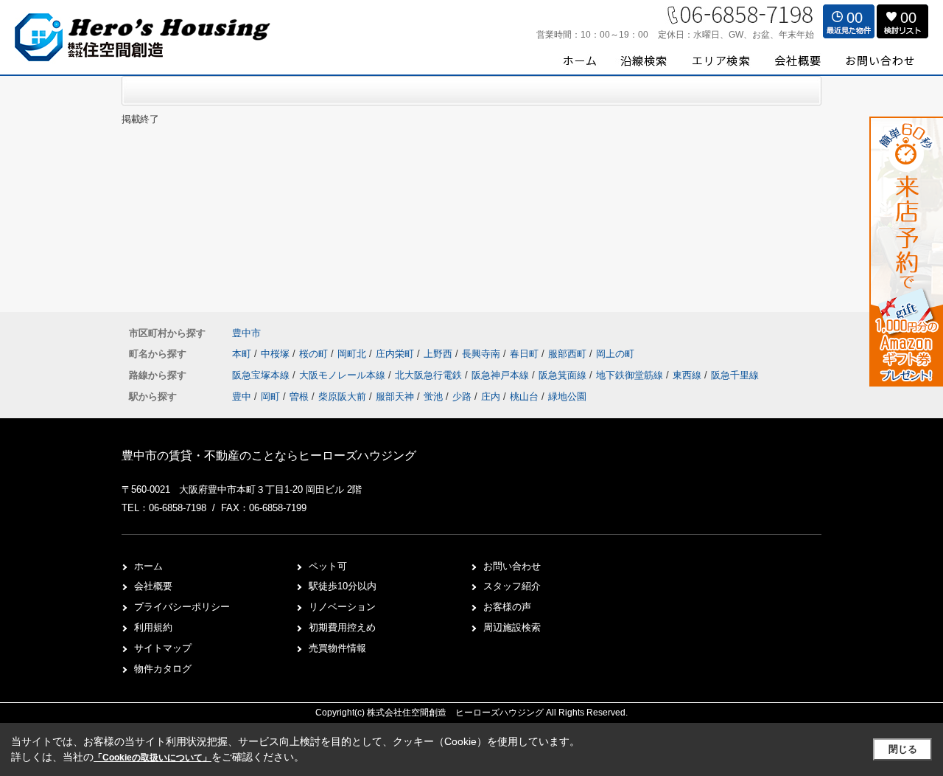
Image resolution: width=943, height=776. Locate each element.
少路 (462, 396)
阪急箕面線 (564, 375)
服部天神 (395, 396)
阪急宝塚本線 (262, 375)
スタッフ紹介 (512, 586)
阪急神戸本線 (502, 375)
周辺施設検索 (512, 627)
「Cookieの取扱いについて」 (152, 757)
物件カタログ (163, 668)
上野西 (439, 353)
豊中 (241, 396)
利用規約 (153, 627)
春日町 (525, 353)
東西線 (688, 375)
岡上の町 (615, 353)
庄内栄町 (396, 353)
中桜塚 (276, 353)
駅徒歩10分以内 (342, 586)
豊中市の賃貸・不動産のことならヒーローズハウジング (269, 455)
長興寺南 (482, 353)
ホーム (148, 566)
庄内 (490, 396)
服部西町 (568, 353)
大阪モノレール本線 (343, 375)
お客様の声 (507, 606)
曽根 (299, 396)
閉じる (902, 749)
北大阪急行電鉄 (430, 375)
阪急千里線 (735, 375)
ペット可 (328, 566)
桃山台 (524, 396)
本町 (243, 353)
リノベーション (342, 606)
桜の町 (315, 353)
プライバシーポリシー (182, 606)
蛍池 (433, 396)
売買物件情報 (337, 648)
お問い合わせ (512, 566)
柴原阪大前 (342, 396)
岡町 (270, 396)
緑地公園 (567, 396)
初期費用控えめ (342, 627)
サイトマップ (163, 648)
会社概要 (153, 586)
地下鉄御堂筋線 (631, 375)
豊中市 (246, 333)
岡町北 (353, 353)
